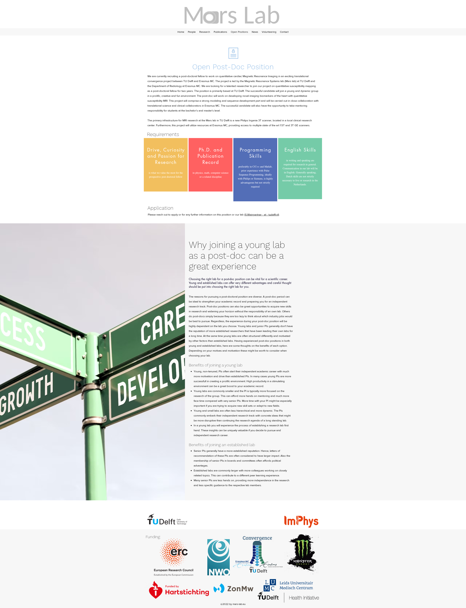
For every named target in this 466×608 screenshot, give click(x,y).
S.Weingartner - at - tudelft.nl (261, 214)
